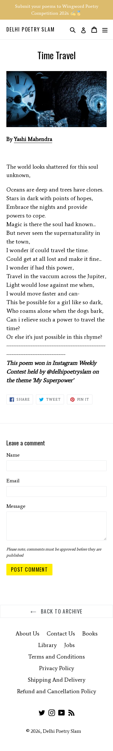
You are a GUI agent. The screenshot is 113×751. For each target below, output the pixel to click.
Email (12, 480)
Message (15, 506)
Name (13, 455)
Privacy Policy (56, 668)
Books (90, 633)
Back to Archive (60, 611)
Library (47, 645)
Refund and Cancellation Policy (56, 691)
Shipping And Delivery (56, 679)
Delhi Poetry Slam (30, 29)
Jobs (69, 645)
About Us (27, 633)
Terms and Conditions (56, 656)
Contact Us (61, 633)
